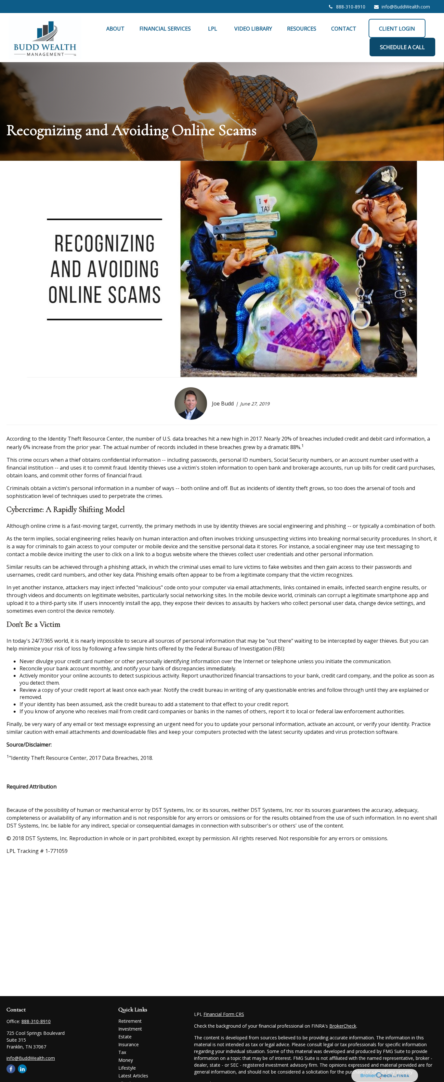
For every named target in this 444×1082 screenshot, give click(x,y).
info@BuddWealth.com (406, 7)
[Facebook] (11, 1068)
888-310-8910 (350, 7)
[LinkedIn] (22, 1068)
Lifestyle (127, 1068)
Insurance (128, 1044)
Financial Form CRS (223, 1014)
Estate (125, 1037)
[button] (115, 28)
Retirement (130, 1021)
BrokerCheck (342, 1026)
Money (125, 1060)
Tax (122, 1052)
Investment (130, 1029)
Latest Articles (133, 1076)
